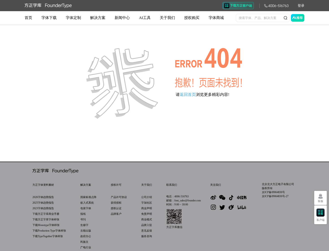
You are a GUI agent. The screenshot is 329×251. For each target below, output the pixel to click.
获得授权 (116, 202)
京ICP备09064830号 (273, 192)
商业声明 (146, 208)
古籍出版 (85, 230)
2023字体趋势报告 (43, 208)
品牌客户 (116, 213)
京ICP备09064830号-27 (275, 196)
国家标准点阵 (88, 197)
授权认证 (116, 208)
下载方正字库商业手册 (45, 213)
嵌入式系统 (87, 202)
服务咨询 (146, 236)
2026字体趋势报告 (43, 197)
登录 (301, 5)
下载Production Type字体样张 (49, 230)
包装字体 (85, 208)
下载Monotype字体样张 (46, 225)
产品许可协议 (119, 197)
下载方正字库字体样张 (45, 219)
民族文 (84, 241)
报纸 (83, 213)
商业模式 (146, 219)
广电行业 (85, 247)
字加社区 (146, 202)
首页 (28, 18)
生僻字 (84, 225)
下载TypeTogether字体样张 (47, 236)
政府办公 (85, 236)
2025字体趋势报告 (43, 202)
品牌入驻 (146, 225)
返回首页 (188, 94)
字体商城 (216, 18)
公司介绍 (146, 197)
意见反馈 (146, 230)
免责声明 (146, 213)
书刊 (83, 219)
